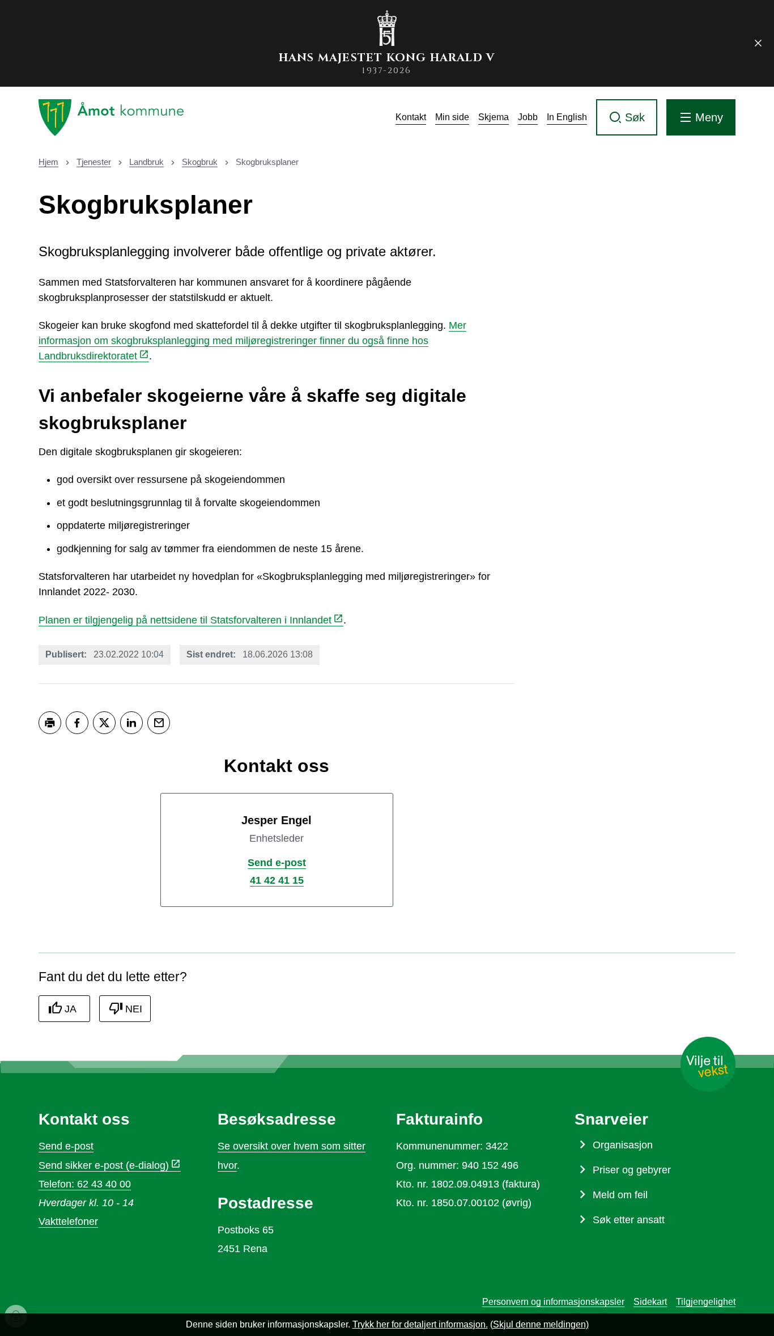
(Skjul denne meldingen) (539, 1324)
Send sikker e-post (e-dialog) (104, 1165)
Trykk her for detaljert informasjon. (420, 1324)
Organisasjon (623, 1145)
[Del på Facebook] (77, 722)
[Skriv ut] (50, 722)
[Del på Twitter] (104, 722)
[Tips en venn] (158, 722)
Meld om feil (620, 1195)
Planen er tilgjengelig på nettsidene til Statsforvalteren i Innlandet (185, 620)
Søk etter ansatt (629, 1219)
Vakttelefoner (68, 1221)
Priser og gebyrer (632, 1170)
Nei (133, 1009)
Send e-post (66, 1146)
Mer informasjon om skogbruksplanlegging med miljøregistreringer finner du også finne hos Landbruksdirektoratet (252, 341)
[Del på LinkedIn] (131, 722)
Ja (70, 1009)
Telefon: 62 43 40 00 (85, 1184)
